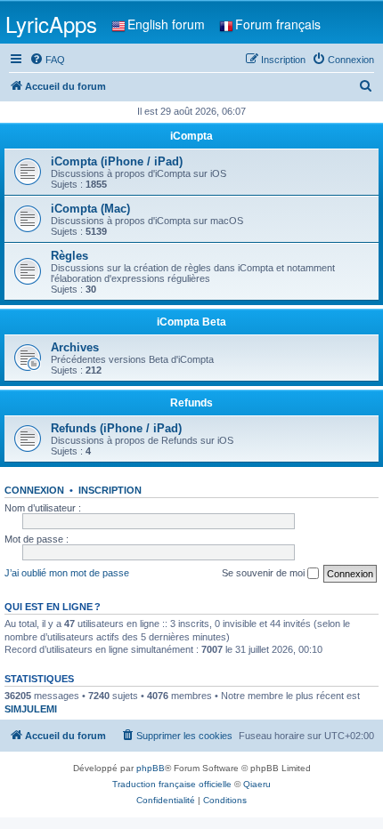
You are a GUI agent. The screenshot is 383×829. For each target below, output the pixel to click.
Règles (69, 255)
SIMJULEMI (30, 709)
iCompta (191, 136)
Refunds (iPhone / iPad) (116, 428)
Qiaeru (257, 784)
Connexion (34, 490)
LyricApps (51, 23)
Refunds (191, 403)
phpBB (150, 768)
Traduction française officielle (172, 784)
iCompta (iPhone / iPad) (117, 161)
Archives (75, 347)
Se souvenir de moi (264, 572)
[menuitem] (47, 59)
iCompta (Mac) (90, 208)
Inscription (110, 490)
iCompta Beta (191, 322)
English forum (166, 24)
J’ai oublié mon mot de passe (66, 572)
